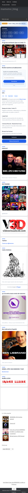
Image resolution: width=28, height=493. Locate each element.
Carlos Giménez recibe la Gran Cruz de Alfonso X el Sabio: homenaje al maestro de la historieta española (17, 23)
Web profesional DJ (14, 141)
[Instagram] (15, 32)
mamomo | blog (9, 9)
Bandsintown (5, 372)
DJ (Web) (15, 2)
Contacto (13, 5)
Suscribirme (14, 81)
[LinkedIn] (10, 36)
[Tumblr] (4, 36)
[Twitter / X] (4, 32)
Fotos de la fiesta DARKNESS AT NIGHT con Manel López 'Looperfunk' (17, 431)
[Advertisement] (13, 398)
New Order (10, 96)
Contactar (14, 137)
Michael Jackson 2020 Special (17, 436)
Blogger (19, 287)
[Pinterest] (21, 32)
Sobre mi (9, 2)
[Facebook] (10, 32)
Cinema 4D (12, 423)
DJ (3, 96)
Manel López (23, 99)
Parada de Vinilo (6, 5)
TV (6, 96)
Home (3, 2)
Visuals (16, 96)
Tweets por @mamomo (8, 243)
